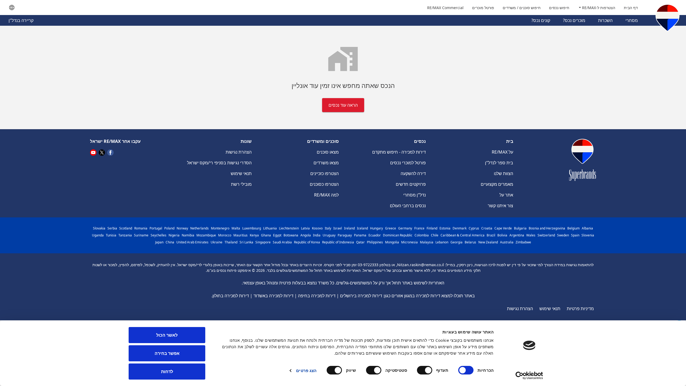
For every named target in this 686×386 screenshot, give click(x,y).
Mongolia (392, 242)
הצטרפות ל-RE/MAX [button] (598, 7)
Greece (390, 228)
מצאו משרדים (326, 163)
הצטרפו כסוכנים (324, 184)
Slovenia (587, 235)
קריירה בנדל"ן (21, 20)
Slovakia (99, 228)
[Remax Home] (667, 19)
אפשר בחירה (167, 353)
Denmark (460, 228)
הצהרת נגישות (239, 152)
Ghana (266, 235)
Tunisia (111, 235)
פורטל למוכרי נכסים (408, 163)
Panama (360, 235)
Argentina (516, 235)
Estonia (444, 228)
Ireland (349, 228)
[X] (102, 152)
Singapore (263, 242)
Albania (587, 228)
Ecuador (374, 235)
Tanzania (125, 235)
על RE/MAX (502, 152)
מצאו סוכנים (328, 152)
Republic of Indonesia (338, 242)
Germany (405, 228)
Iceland (362, 228)
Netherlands (199, 228)
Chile (434, 235)
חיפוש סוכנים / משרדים (521, 7)
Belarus (470, 242)
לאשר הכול (167, 335)
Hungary (376, 228)
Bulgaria (520, 228)
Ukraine (216, 242)
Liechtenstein (289, 228)
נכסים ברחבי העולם (408, 206)
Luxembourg (251, 228)
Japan (159, 242)
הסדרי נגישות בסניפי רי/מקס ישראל (219, 163)
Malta (236, 228)
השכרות (605, 20)
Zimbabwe (523, 242)
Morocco (224, 235)
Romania (140, 228)
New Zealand (488, 242)
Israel (337, 228)
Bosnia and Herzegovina (547, 228)
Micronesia (409, 242)
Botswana (291, 235)
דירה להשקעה (413, 173)
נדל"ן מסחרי (414, 195)
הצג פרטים (306, 370)
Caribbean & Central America (462, 235)
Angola (305, 235)
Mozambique (206, 235)
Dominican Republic (397, 235)
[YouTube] (93, 152)
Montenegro (220, 228)
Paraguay (345, 235)
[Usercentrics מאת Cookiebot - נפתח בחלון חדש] (529, 376)
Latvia (305, 228)
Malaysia (426, 242)
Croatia (486, 228)
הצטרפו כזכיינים (324, 173)
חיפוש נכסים (559, 7)
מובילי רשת (241, 184)
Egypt (277, 235)
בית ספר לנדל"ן (499, 163)
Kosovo (317, 228)
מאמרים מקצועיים (497, 184)
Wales (530, 235)
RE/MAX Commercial (445, 7)
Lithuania (270, 228)
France (419, 228)
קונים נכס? (540, 20)
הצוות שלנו (503, 173)
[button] (11, 7)
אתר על (506, 195)
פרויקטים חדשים (411, 184)
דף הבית (631, 7)
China (170, 242)
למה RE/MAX (326, 195)
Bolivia (502, 235)
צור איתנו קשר (500, 206)
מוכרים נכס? (574, 20)
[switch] (426, 370)
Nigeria (174, 235)
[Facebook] (110, 152)
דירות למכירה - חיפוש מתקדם (399, 152)
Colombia (422, 235)
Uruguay (329, 235)
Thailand (231, 242)
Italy (328, 228)
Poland (169, 228)
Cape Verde (503, 228)
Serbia (112, 228)
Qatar (360, 242)
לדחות (167, 371)
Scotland (125, 228)
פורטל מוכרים (483, 7)
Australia (506, 242)
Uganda (98, 235)
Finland (432, 228)
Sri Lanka (246, 242)
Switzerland (546, 235)
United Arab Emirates (192, 242)
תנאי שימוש (241, 173)
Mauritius (240, 235)
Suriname (141, 235)
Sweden (563, 235)
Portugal (156, 228)
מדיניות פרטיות (580, 308)
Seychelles (158, 235)
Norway (182, 228)
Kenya (254, 235)
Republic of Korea (307, 242)
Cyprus (474, 228)
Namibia (188, 235)
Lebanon (441, 242)
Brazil (491, 235)
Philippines (375, 242)
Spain (575, 235)
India (316, 235)
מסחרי (631, 20)
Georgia (456, 242)
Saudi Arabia (282, 242)
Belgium (573, 228)
